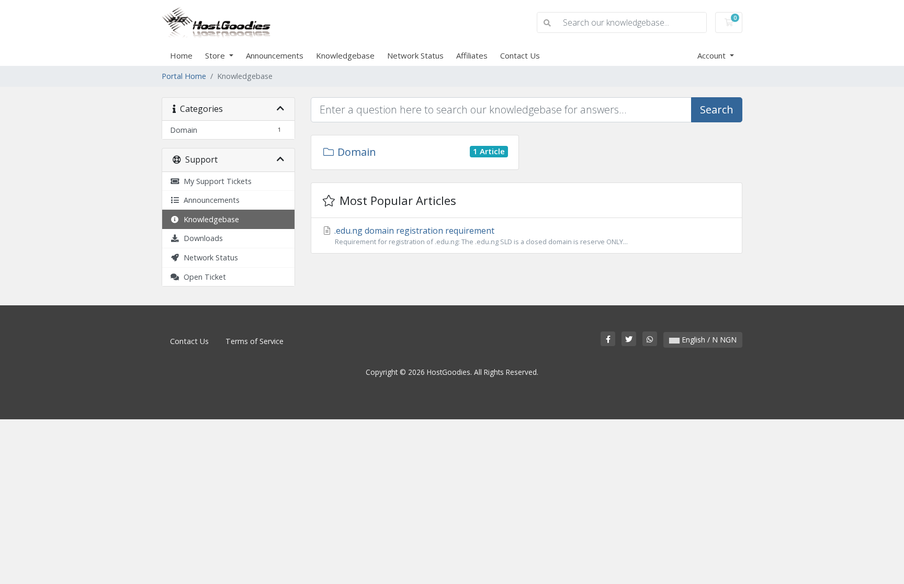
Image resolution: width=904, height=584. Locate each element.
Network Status (415, 55)
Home (181, 55)
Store (216, 55)
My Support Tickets (215, 181)
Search (716, 109)
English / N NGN (708, 340)
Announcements (274, 55)
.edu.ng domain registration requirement (480, 235)
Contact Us (520, 55)
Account (712, 55)
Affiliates (472, 55)
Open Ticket (202, 277)
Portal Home (184, 76)
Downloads (201, 238)
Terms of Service (254, 341)
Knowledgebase (345, 55)
